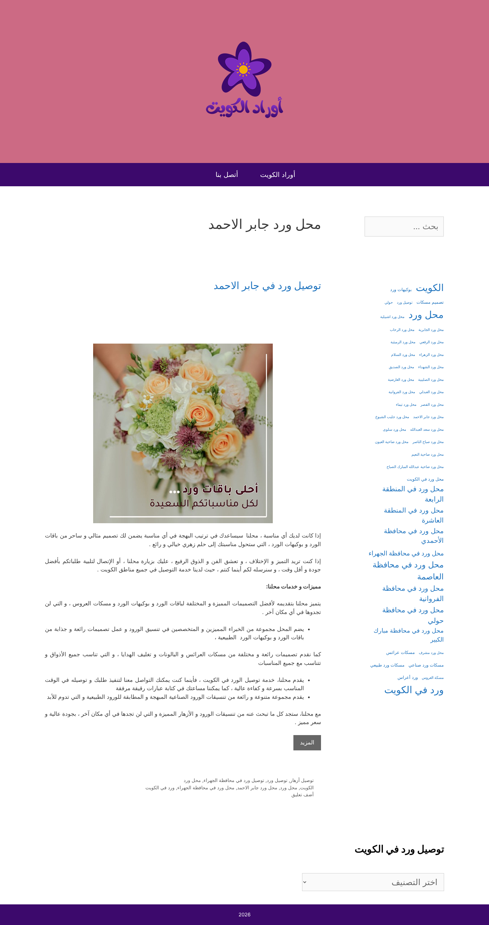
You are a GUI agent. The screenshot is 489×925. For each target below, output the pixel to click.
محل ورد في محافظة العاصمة (408, 570)
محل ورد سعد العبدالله (427, 429)
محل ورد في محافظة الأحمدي (414, 536)
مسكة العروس (433, 678)
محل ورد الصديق (401, 367)
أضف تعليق (302, 794)
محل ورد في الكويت (425, 479)
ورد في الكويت (160, 787)
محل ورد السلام (403, 355)
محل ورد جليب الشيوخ (392, 417)
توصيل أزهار (302, 780)
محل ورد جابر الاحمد (257, 787)
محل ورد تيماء (406, 404)
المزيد (307, 742)
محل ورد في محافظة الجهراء (206, 787)
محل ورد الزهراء (431, 355)
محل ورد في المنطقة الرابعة (413, 494)
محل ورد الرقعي (431, 342)
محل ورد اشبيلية (392, 317)
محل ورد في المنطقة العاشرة (414, 515)
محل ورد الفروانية (402, 392)
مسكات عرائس (400, 652)
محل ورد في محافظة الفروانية (413, 593)
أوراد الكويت (277, 175)
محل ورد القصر (432, 404)
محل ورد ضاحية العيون (391, 442)
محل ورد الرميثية (403, 342)
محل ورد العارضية (401, 380)
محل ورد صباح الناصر (428, 442)
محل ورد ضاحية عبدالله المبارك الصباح (415, 467)
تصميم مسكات (430, 302)
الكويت (307, 787)
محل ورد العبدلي (431, 392)
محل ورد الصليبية (431, 380)
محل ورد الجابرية (431, 330)
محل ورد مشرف (431, 653)
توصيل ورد (277, 780)
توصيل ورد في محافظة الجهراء (234, 780)
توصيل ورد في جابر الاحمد (267, 285)
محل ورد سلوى (394, 429)
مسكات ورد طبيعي (387, 665)
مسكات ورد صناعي (426, 665)
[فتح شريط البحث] (198, 174)
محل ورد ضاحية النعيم (427, 454)
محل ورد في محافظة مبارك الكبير (409, 635)
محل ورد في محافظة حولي (413, 615)
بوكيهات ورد (401, 289)
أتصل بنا (227, 175)
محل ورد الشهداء (431, 367)
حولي (389, 302)
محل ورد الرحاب (402, 330)
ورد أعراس (408, 677)
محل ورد (192, 780)
